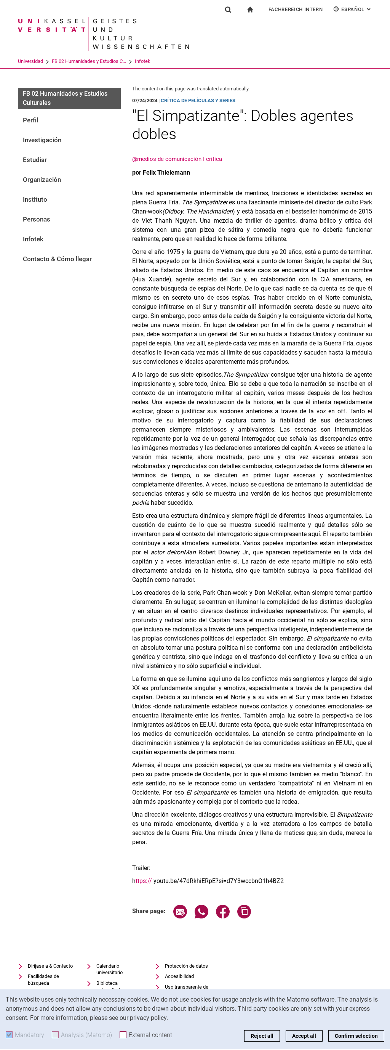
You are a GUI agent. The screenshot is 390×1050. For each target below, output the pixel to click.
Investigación (42, 140)
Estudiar (35, 160)
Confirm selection (356, 1036)
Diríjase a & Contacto (50, 966)
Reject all (262, 1036)
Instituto (35, 199)
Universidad (30, 61)
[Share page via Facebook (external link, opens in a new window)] (223, 916)
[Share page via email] (180, 916)
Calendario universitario (109, 969)
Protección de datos (186, 966)
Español (356, 9)
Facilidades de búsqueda (43, 979)
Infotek (142, 61)
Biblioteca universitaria (109, 986)
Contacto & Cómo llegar (57, 259)
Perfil (30, 120)
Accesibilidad (179, 976)
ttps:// (144, 881)
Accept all (304, 1036)
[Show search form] (228, 9)
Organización (42, 179)
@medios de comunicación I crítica (177, 159)
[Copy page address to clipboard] (244, 916)
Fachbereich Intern (296, 9)
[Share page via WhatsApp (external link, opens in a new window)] (201, 916)
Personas (36, 219)
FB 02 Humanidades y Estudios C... (89, 61)
